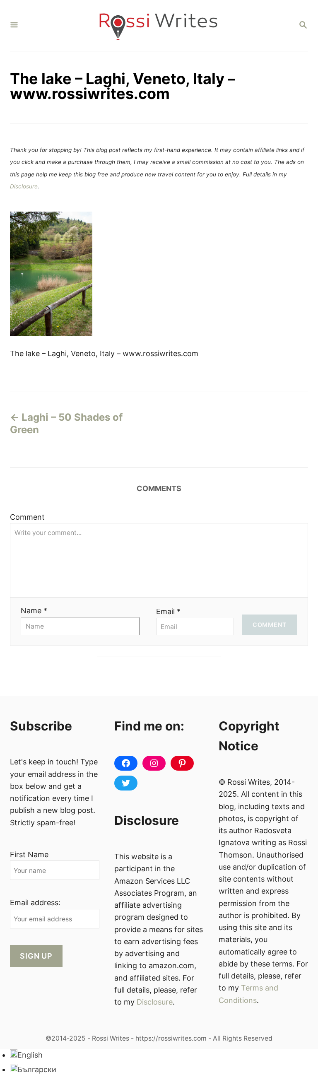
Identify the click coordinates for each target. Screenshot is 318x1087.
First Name (29, 854)
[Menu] (14, 25)
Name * (34, 610)
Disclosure (24, 186)
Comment (27, 517)
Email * (168, 611)
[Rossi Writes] (158, 25)
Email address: (35, 902)
